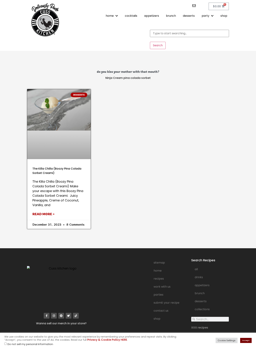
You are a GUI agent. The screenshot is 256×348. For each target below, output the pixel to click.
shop (223, 16)
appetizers (151, 16)
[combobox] (189, 33)
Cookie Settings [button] (226, 340)
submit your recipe (166, 303)
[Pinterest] (61, 316)
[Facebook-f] (46, 316)
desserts (189, 16)
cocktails (131, 16)
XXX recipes (199, 328)
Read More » (43, 214)
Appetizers (202, 285)
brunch (171, 16)
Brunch (200, 293)
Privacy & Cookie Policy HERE (107, 340)
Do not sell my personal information (30, 344)
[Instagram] (54, 316)
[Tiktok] (76, 316)
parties (158, 295)
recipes (159, 279)
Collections (202, 309)
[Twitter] (68, 316)
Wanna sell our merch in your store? (61, 323)
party (205, 16)
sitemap (159, 263)
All (196, 269)
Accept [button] (246, 340)
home (110, 16)
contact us (161, 311)
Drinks (199, 277)
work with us (162, 287)
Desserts (201, 301)
